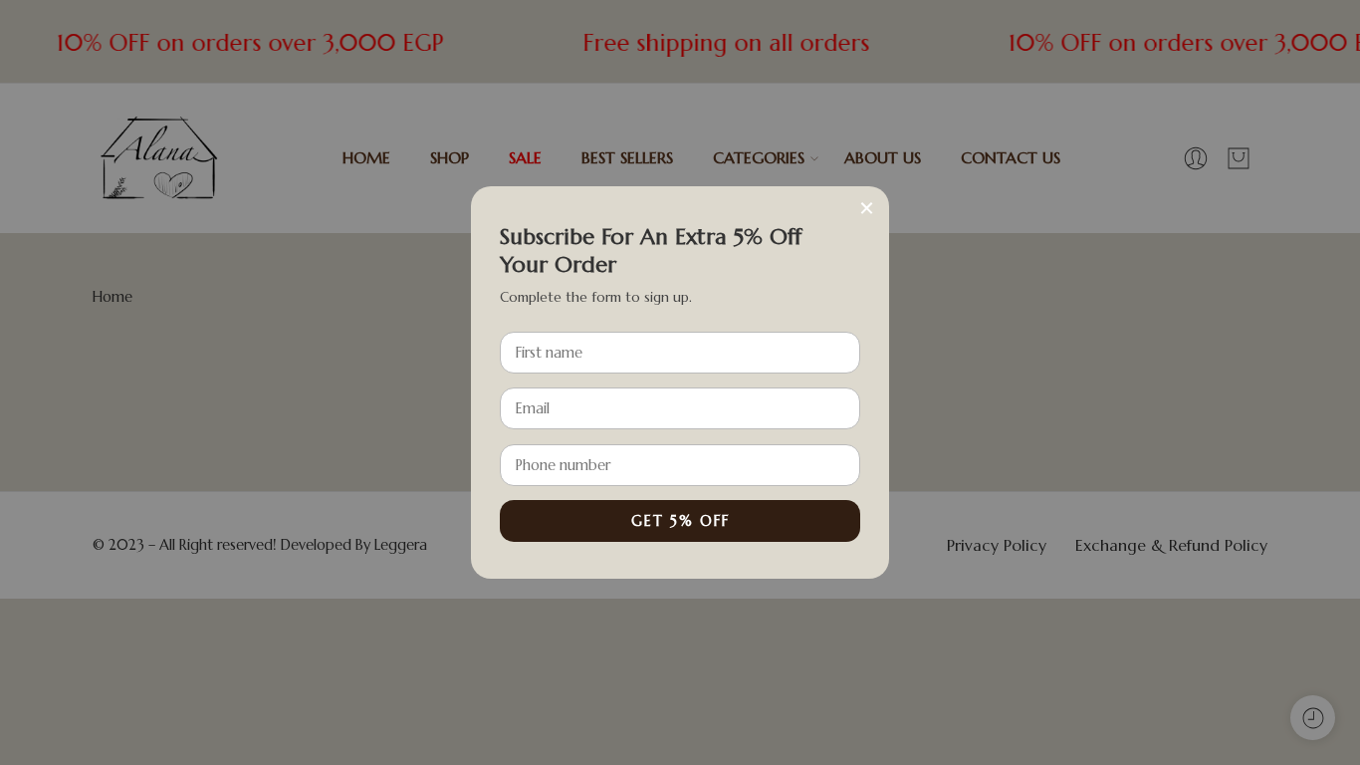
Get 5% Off (680, 521)
